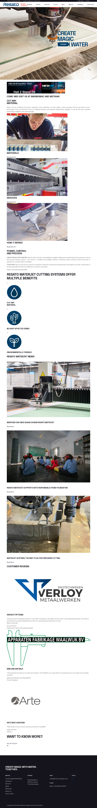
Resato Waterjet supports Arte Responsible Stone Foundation (37, 488)
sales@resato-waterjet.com (33, 1)
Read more (10, 157)
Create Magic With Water (13, 778)
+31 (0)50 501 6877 (16, 1)
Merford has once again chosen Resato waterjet (30, 422)
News (7, 786)
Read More (10, 426)
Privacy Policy (39, 805)
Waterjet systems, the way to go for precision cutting (33, 558)
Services (8, 783)
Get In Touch (9, 793)
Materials (8, 788)
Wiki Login (80, 1)
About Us (8, 791)
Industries (8, 781)
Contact (88, 1)
